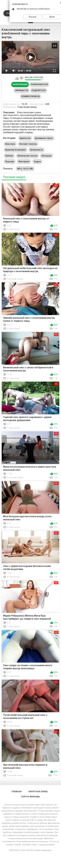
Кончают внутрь (28, 144)
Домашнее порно (44, 138)
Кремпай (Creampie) (15, 150)
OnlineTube (25, 850)
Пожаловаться (39, 84)
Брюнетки (25, 138)
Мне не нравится (21, 78)
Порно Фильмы (30, 796)
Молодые (47, 156)
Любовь (9, 156)
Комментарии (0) (30, 96)
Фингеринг (24, 161)
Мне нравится (17, 78)
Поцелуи (9, 161)
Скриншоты (21, 90)
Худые (37, 161)
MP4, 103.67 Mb (25, 169)
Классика (10, 144)
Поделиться (39, 90)
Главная (17, 791)
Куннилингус (36, 150)
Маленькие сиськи (27, 156)
